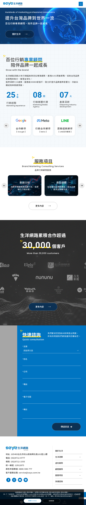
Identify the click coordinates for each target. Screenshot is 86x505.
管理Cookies (32, 501)
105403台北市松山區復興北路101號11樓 (29, 454)
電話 (25, 384)
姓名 (25, 359)
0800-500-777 (25, 468)
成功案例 (59, 463)
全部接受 (51, 501)
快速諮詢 (59, 481)
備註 (25, 409)
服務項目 (59, 475)
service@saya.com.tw (29, 472)
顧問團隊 (59, 469)
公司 (25, 372)
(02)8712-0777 (18, 457)
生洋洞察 (59, 457)
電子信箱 (27, 397)
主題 (25, 346)
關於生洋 (59, 451)
